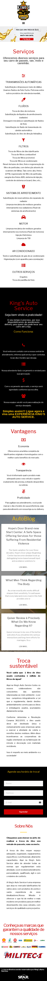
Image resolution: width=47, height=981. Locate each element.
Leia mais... (23, 567)
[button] (23, 23)
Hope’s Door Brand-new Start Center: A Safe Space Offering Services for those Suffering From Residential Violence (23, 536)
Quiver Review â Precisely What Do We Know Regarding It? (23, 621)
